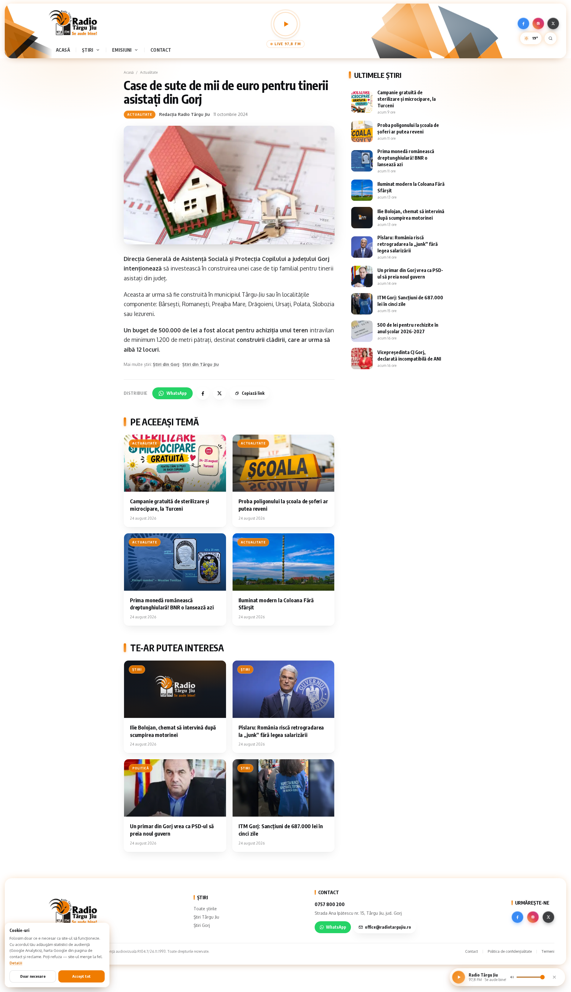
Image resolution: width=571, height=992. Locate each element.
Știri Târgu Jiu (206, 916)
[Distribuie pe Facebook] (202, 393)
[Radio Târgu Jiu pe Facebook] (523, 23)
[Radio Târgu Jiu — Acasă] (73, 22)
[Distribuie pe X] (219, 393)
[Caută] (550, 38)
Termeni (548, 951)
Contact (160, 50)
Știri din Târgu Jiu (200, 364)
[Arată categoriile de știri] (99, 49)
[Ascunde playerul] (554, 977)
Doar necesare (33, 976)
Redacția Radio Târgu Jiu (184, 114)
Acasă (63, 50)
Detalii (16, 962)
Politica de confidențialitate (510, 951)
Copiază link (253, 393)
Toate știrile (205, 908)
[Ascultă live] (285, 24)
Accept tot (81, 976)
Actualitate (149, 72)
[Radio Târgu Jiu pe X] (553, 23)
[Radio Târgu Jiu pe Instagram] (538, 23)
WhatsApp (177, 393)
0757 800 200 (330, 904)
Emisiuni (122, 50)
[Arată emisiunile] (137, 49)
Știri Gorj (202, 925)
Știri (87, 50)
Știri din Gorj (166, 364)
